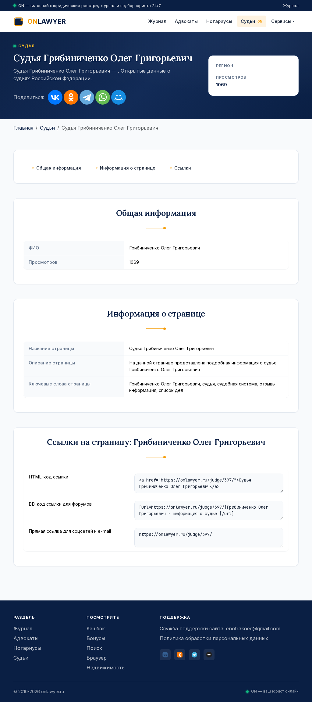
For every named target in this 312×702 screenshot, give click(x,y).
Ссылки (182, 167)
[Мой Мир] (118, 97)
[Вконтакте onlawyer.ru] (165, 654)
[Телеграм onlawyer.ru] (194, 654)
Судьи (248, 21)
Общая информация (58, 167)
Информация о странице (127, 167)
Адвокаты (186, 21)
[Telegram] (87, 97)
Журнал (291, 5)
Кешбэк (96, 628)
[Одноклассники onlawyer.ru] (179, 654)
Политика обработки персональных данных (214, 638)
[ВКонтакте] (55, 97)
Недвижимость (106, 667)
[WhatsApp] (102, 97)
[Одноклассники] (71, 97)
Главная (23, 128)
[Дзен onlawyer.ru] (209, 654)
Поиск (94, 648)
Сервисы (281, 21)
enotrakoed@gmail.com (253, 628)
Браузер (97, 658)
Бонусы (96, 638)
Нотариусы (219, 21)
